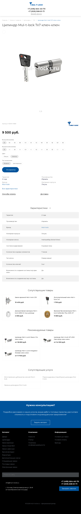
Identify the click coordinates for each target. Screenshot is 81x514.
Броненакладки (8, 452)
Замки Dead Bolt (8, 446)
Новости (31, 437)
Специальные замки (9, 461)
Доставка (44, 194)
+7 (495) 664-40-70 (36, 9)
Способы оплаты (9, 194)
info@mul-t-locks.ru (12, 483)
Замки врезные (8, 443)
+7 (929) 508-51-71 (36, 11)
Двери (4, 437)
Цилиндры (6, 440)
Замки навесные (8, 449)
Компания (32, 432)
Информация (60, 432)
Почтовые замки (8, 464)
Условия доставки (61, 437)
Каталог (5, 432)
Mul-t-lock (5, 184)
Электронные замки (9, 467)
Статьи (30, 440)
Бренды (58, 443)
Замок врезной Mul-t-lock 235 (26, 297)
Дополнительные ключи (11, 458)
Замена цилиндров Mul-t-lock (15, 385)
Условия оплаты (61, 440)
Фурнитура (6, 455)
